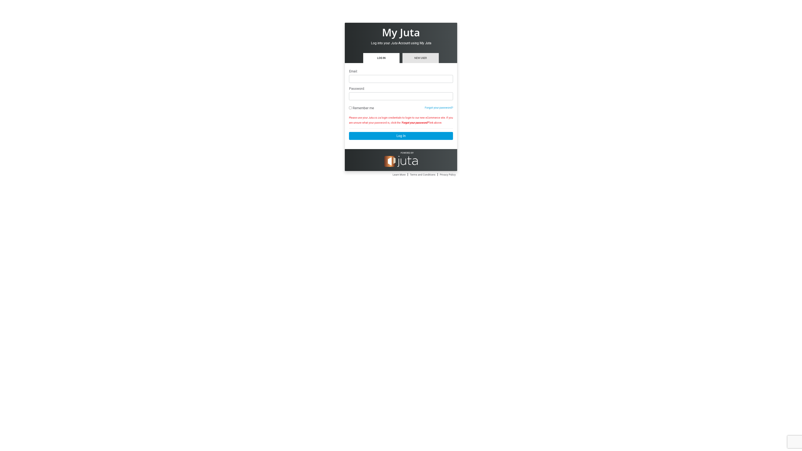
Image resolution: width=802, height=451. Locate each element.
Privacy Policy (448, 174)
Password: (357, 89)
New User (420, 58)
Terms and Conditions (422, 174)
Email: (353, 71)
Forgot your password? (439, 107)
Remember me (363, 108)
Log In (381, 58)
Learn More (399, 174)
